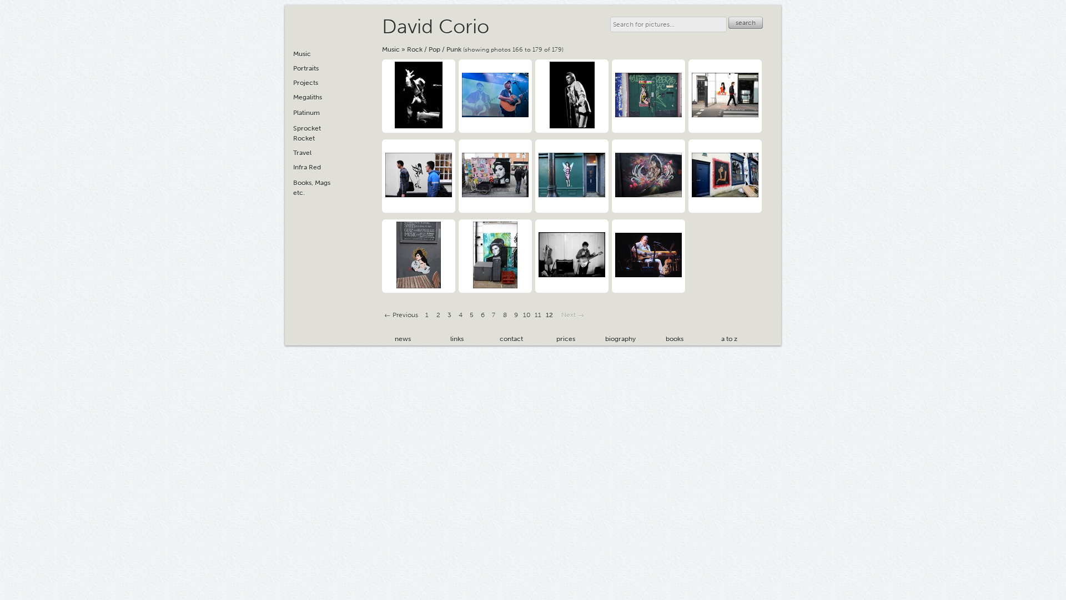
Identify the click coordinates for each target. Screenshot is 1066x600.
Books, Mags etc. (311, 188)
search (746, 23)
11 (538, 315)
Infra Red (307, 167)
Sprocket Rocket (307, 133)
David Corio (435, 26)
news (403, 339)
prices (565, 339)
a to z (729, 339)
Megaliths (307, 97)
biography (620, 339)
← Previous (401, 315)
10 (527, 315)
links (457, 339)
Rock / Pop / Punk (434, 49)
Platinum (306, 113)
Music (391, 49)
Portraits (306, 68)
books (674, 339)
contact (511, 339)
